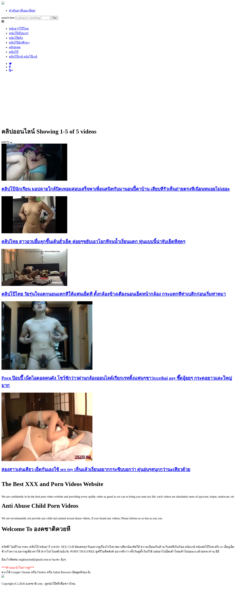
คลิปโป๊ (13, 52)
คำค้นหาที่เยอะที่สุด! (22, 10)
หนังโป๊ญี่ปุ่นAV (19, 33)
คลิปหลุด (15, 47)
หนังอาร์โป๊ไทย (19, 28)
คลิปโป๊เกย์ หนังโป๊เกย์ (23, 56)
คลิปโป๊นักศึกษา (19, 42)
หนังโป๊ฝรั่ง (16, 38)
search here (8, 17)
